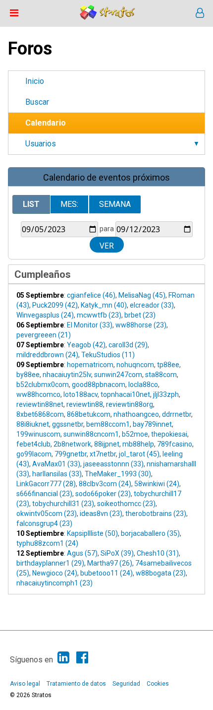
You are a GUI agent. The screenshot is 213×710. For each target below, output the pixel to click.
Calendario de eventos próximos (106, 177)
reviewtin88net (39, 404)
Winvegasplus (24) (45, 315)
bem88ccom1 (108, 424)
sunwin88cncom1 (91, 434)
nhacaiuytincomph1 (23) (54, 583)
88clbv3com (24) (105, 484)
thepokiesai (169, 434)
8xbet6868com (40, 414)
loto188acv (80, 394)
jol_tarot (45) (139, 454)
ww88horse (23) (140, 325)
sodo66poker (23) (103, 494)
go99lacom (34, 454)
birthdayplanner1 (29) (50, 563)
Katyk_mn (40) (104, 305)
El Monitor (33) (89, 325)
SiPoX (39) (117, 553)
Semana (115, 204)
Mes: (69, 204)
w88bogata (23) (161, 573)
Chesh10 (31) (158, 553)
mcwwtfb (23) (99, 315)
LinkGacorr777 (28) (46, 484)
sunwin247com (118, 375)
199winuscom (38, 434)
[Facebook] (82, 657)
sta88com (161, 375)
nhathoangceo (136, 414)
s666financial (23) (44, 494)
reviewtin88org (129, 404)
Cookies (158, 683)
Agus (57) (82, 553)
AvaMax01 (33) (56, 464)
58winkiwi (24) (156, 484)
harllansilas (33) (57, 474)
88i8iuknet (32, 424)
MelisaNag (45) (141, 295)
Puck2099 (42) (55, 305)
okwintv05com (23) (46, 513)
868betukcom (88, 414)
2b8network (72, 444)
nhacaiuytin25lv (67, 375)
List (31, 204)
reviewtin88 (84, 404)
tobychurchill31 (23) (63, 504)
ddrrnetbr (176, 414)
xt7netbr (103, 454)
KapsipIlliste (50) (92, 533)
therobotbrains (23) (155, 513)
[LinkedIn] (63, 657)
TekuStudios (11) (108, 355)
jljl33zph (166, 394)
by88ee (28, 375)
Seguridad (126, 683)
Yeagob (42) (86, 345)
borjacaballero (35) (150, 533)
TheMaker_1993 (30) (118, 474)
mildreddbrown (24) (47, 355)
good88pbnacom (98, 384)
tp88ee (168, 365)
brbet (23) (140, 315)
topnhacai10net (125, 394)
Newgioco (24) (54, 573)
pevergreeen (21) (43, 335)
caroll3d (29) (128, 345)
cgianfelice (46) (91, 295)
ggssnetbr (67, 424)
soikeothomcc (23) (126, 504)
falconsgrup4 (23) (44, 523)
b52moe (135, 434)
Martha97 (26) (109, 563)
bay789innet (152, 424)
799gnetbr (70, 454)
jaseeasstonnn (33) (113, 464)
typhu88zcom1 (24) (47, 543)
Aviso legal (25, 683)
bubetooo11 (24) (106, 573)
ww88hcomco (38, 394)
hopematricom (90, 365)
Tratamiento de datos (76, 683)
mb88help (138, 444)
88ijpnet (106, 444)
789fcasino (174, 444)
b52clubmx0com (42, 384)
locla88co (143, 384)
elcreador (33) (152, 305)
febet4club (33, 444)
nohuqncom (135, 365)
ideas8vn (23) (101, 513)
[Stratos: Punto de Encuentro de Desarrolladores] (107, 17)
